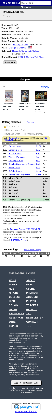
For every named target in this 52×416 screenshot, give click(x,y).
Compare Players (17, 229)
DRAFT (13, 309)
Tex (37, 157)
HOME (12, 280)
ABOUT (30, 280)
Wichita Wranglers (17, 157)
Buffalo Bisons (15, 171)
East (38, 168)
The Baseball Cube (11, 3)
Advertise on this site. (26, 411)
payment (39, 388)
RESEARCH (16, 317)
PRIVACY (31, 309)
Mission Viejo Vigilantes (19, 175)
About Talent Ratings (32, 250)
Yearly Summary (34, 134)
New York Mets (36, 57)
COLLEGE (15, 297)
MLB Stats (14, 126)
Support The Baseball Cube (26, 383)
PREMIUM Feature (19, 240)
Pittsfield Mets (15, 146)
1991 (20, 57)
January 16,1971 (20, 44)
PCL (38, 160)
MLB (11, 289)
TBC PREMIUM (33, 229)
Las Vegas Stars (16, 160)
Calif (38, 164)
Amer (38, 171)
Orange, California (17, 48)
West (38, 175)
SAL (38, 150)
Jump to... (26, 79)
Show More (9, 62)
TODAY (13, 284)
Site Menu (26, 7)
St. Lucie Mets (15, 153)
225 (27, 57)
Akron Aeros (14, 168)
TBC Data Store (14, 138)
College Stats (13, 134)
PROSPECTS (16, 313)
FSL (38, 153)
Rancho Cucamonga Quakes (22, 164)
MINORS (13, 293)
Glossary (30, 122)
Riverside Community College (25, 51)
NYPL (38, 146)
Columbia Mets (15, 150)
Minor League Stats (16, 130)
